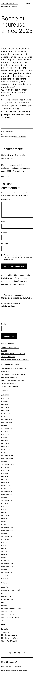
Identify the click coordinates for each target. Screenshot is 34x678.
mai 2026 (4, 404)
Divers (3, 593)
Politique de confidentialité (11, 666)
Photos (4, 605)
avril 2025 (5, 443)
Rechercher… (6, 324)
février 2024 (5, 485)
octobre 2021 (6, 569)
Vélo (2, 620)
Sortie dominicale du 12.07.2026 (13, 354)
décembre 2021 (7, 563)
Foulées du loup (7, 599)
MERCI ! (13, 383)
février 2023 (5, 521)
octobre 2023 (6, 497)
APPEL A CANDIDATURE (10, 348)
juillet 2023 (5, 506)
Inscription (5, 629)
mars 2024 (5, 482)
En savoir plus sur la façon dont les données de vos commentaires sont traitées (16, 281)
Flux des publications (9, 635)
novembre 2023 (7, 494)
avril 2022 (5, 551)
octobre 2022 (6, 533)
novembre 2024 (7, 458)
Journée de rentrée (8, 357)
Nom (3, 221)
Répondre (5, 176)
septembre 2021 (7, 572)
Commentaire (6, 199)
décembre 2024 (7, 455)
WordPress (23, 670)
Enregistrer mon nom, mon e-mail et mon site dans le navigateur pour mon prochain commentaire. (18, 257)
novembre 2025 (7, 422)
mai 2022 (4, 548)
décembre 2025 (7, 419)
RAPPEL (4, 351)
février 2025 (5, 449)
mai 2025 (4, 440)
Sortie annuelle (6, 611)
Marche (4, 602)
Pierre (6, 134)
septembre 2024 (7, 464)
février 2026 (5, 413)
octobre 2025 (6, 425)
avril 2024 (5, 479)
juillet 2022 (5, 542)
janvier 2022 (5, 560)
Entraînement (6, 596)
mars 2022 (5, 554)
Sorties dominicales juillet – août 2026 (15, 360)
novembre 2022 (7, 530)
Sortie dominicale (20, 136)
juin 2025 (4, 437)
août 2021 (5, 575)
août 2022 (5, 539)
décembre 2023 (7, 491)
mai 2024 (4, 476)
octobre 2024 (6, 461)
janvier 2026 (5, 416)
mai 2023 (4, 512)
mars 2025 (5, 446)
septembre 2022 (7, 536)
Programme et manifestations (12, 608)
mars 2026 (5, 410)
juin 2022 (4, 545)
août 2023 (5, 503)
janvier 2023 (5, 524)
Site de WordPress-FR (9, 641)
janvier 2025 (5, 452)
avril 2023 (5, 515)
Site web (4, 244)
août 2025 (5, 431)
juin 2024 (4, 473)
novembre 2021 (7, 566)
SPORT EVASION (9, 3)
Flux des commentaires (9, 638)
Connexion (5, 632)
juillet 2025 (5, 434)
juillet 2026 (5, 398)
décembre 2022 (7, 527)
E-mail (4, 233)
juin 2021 (4, 578)
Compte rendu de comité (10, 590)
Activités (4, 587)
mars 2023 (5, 518)
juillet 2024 (5, 470)
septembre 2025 (7, 428)
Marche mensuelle (17, 380)
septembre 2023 (7, 500)
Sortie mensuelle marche (10, 617)
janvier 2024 (6, 488)
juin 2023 (4, 509)
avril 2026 (5, 407)
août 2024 (5, 467)
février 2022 (5, 557)
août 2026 (5, 395)
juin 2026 (4, 401)
